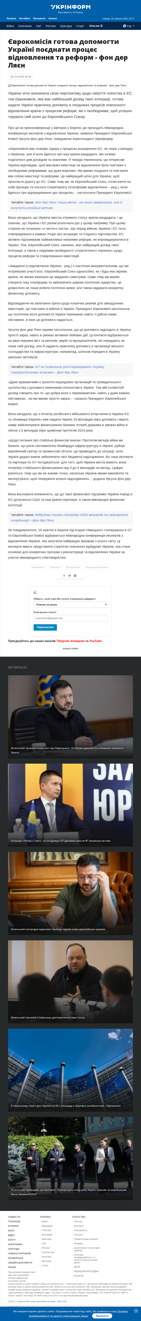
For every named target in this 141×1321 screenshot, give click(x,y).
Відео (11, 1235)
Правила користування (86, 1239)
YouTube (95, 641)
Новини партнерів (19, 1253)
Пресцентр (39, 18)
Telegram (62, 641)
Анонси (52, 18)
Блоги (12, 1240)
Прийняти (102, 1315)
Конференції (15, 1258)
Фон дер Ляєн (73, 567)
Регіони (51, 26)
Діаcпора (46, 1261)
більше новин (70, 648)
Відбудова (47, 1226)
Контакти (79, 1226)
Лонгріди (13, 1249)
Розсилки (79, 1275)
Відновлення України (97, 567)
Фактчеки (46, 1239)
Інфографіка (15, 1244)
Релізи (12, 1267)
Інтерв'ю (13, 1226)
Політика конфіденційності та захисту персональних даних (85, 1259)
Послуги (11, 18)
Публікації (14, 1221)
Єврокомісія (38, 567)
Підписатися (45, 627)
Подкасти (14, 1217)
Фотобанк (24, 18)
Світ (38, 26)
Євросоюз (55, 567)
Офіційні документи (20, 1262)
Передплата (80, 1230)
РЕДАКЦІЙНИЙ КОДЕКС (86, 1271)
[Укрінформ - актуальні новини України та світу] (70, 7)
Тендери (78, 1243)
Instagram (78, 641)
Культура (66, 26)
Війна (10, 26)
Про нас (78, 1221)
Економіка (25, 26)
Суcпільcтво (48, 1252)
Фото (11, 1230)
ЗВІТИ (77, 1267)
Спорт (80, 26)
